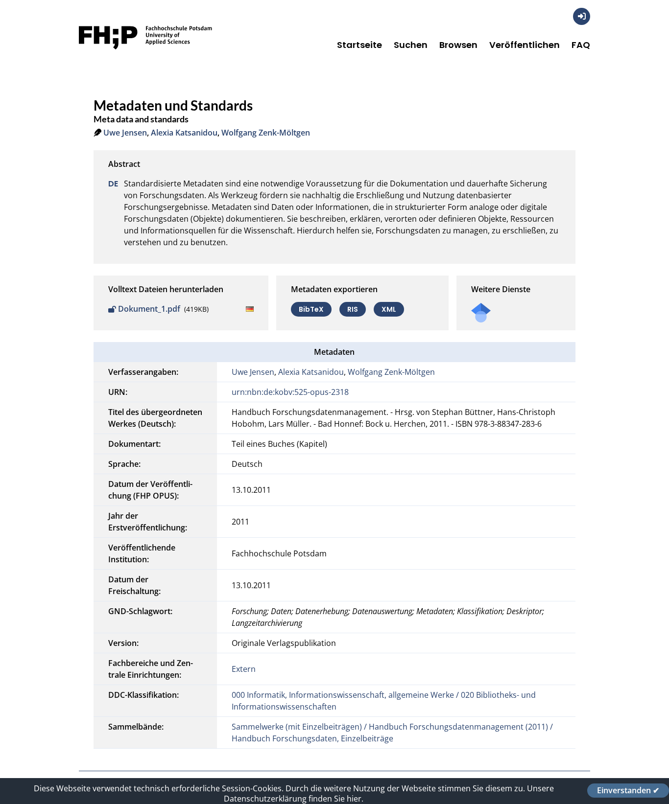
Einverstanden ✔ (628, 790)
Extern (244, 669)
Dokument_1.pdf (149, 308)
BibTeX (311, 309)
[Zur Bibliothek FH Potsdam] (145, 52)
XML (389, 309)
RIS (352, 309)
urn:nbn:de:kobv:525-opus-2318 (290, 392)
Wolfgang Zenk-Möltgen (265, 132)
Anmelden (581, 16)
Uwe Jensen (125, 132)
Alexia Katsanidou (184, 132)
